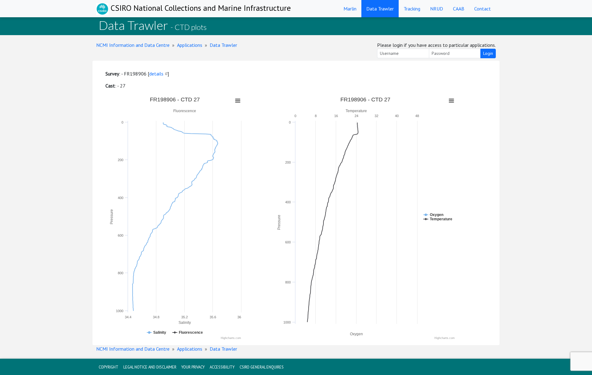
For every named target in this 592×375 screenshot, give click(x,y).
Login (488, 53)
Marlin (349, 9)
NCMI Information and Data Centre (133, 45)
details (156, 74)
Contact (482, 9)
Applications (189, 45)
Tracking (412, 9)
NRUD (436, 9)
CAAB (458, 9)
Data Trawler (380, 9)
